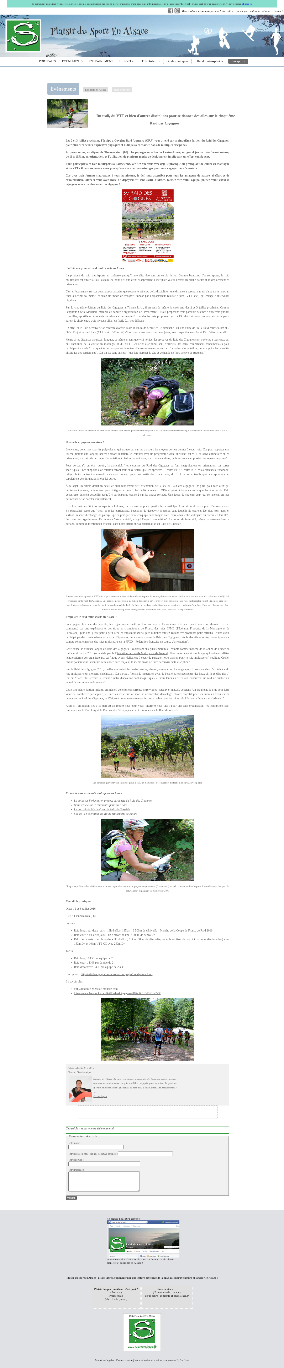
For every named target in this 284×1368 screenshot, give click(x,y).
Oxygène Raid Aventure (129, 140)
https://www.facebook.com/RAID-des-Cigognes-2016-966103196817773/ (117, 993)
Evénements (63, 89)
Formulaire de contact (166, 1292)
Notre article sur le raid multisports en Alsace (100, 805)
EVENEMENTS (72, 61)
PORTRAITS (47, 61)
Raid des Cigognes (217, 140)
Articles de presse (116, 1299)
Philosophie (116, 1295)
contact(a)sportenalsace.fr (174, 1295)
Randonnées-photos (210, 61)
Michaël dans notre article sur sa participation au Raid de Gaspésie (142, 523)
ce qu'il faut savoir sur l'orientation (132, 486)
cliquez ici (247, 3)
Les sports (238, 61)
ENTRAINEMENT (101, 61)
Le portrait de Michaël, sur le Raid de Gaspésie (102, 809)
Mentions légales (104, 1360)
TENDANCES (151, 61)
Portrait (116, 1292)
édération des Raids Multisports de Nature (142, 653)
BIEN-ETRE (127, 61)
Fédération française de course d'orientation (161, 641)
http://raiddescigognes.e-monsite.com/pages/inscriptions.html (116, 974)
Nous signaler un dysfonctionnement (155, 1360)
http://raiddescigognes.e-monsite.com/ (96, 988)
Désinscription (124, 1360)
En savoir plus (100, 1096)
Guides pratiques (177, 61)
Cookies (184, 1360)
